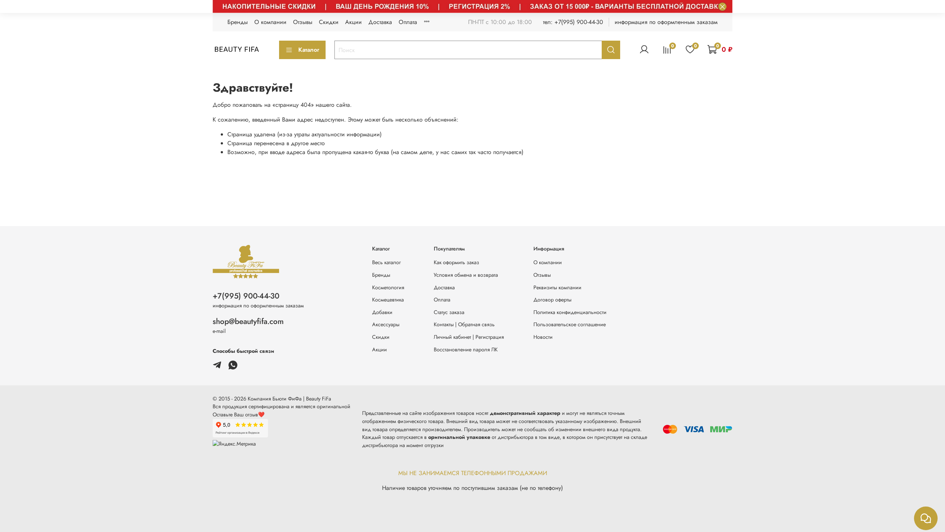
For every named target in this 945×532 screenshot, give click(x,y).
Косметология (388, 287)
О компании (270, 22)
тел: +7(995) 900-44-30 (573, 22)
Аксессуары (385, 324)
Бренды (237, 22)
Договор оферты (552, 299)
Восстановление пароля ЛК (466, 349)
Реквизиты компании (557, 287)
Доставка (380, 22)
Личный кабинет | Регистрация (469, 337)
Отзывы (302, 22)
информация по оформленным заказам (666, 22)
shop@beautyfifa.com (248, 321)
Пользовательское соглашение (569, 324)
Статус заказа (449, 312)
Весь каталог (386, 262)
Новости (543, 337)
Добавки (382, 312)
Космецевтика (388, 299)
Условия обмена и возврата (466, 275)
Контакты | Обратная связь (464, 324)
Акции (353, 22)
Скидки (329, 22)
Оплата (408, 22)
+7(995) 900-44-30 (246, 295)
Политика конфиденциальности (569, 312)
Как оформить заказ (456, 262)
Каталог (308, 49)
